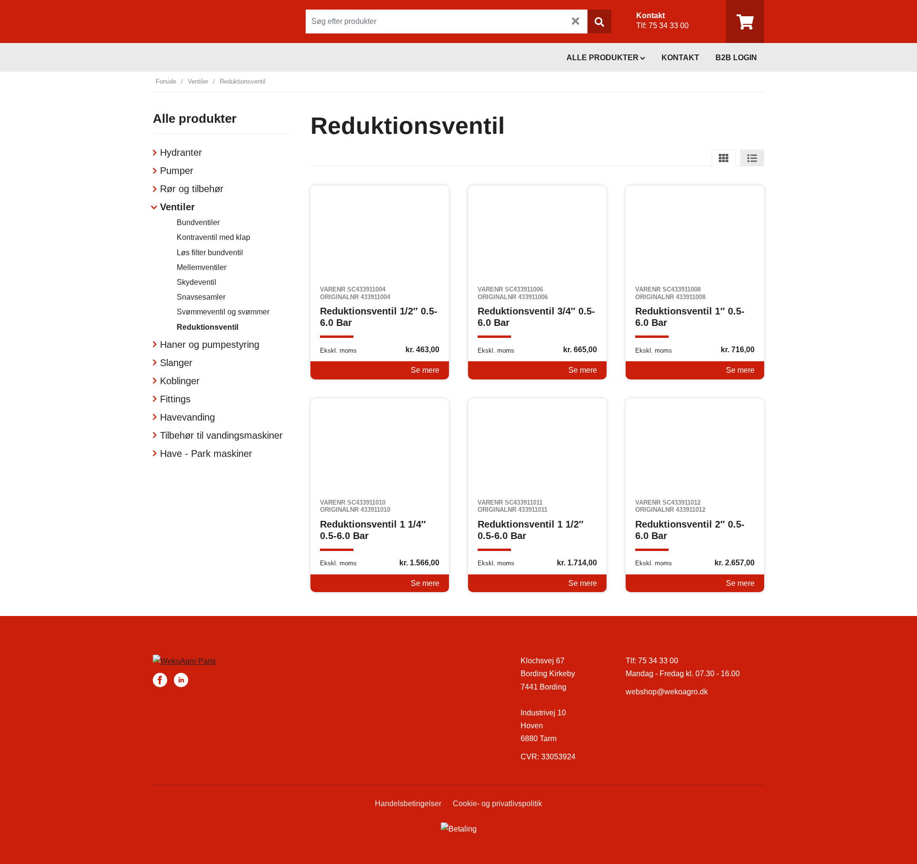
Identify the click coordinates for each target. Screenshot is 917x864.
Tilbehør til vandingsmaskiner (221, 435)
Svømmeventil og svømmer (223, 312)
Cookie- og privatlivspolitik (497, 803)
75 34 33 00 (669, 26)
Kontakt (680, 58)
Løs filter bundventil (210, 252)
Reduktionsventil (207, 327)
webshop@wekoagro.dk (667, 692)
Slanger (176, 362)
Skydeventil (196, 282)
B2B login (736, 58)
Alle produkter (602, 58)
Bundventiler (198, 222)
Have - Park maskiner (206, 453)
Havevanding (187, 417)
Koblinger (180, 381)
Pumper (176, 170)
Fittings (175, 399)
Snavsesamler (201, 297)
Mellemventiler (201, 267)
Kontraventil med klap (213, 237)
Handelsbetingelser (408, 803)
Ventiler (198, 81)
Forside (166, 81)
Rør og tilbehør (192, 189)
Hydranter (181, 152)
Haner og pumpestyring (209, 344)
